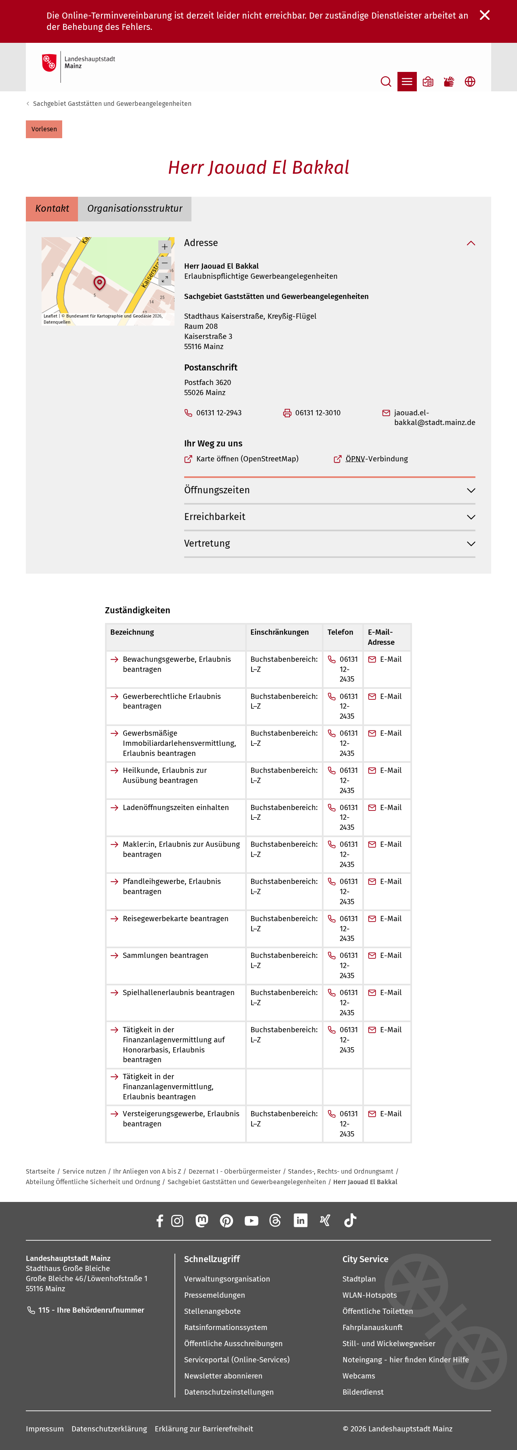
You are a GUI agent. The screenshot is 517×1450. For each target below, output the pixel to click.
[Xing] (325, 1220)
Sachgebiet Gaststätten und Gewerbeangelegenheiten (112, 103)
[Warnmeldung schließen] (485, 15)
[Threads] (276, 1220)
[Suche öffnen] (386, 81)
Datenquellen (57, 322)
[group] (108, 281)
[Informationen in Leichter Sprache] (428, 81)
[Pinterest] (226, 1220)
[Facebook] (159, 1220)
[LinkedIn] (300, 1220)
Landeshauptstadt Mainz (410, 1428)
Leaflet (50, 316)
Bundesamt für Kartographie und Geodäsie (108, 316)
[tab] (52, 209)
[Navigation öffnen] (407, 81)
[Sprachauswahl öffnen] (470, 81)
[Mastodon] (201, 1220)
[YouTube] (251, 1220)
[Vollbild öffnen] (164, 279)
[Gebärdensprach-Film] (449, 81)
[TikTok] (350, 1220)
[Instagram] (176, 1220)
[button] (44, 129)
